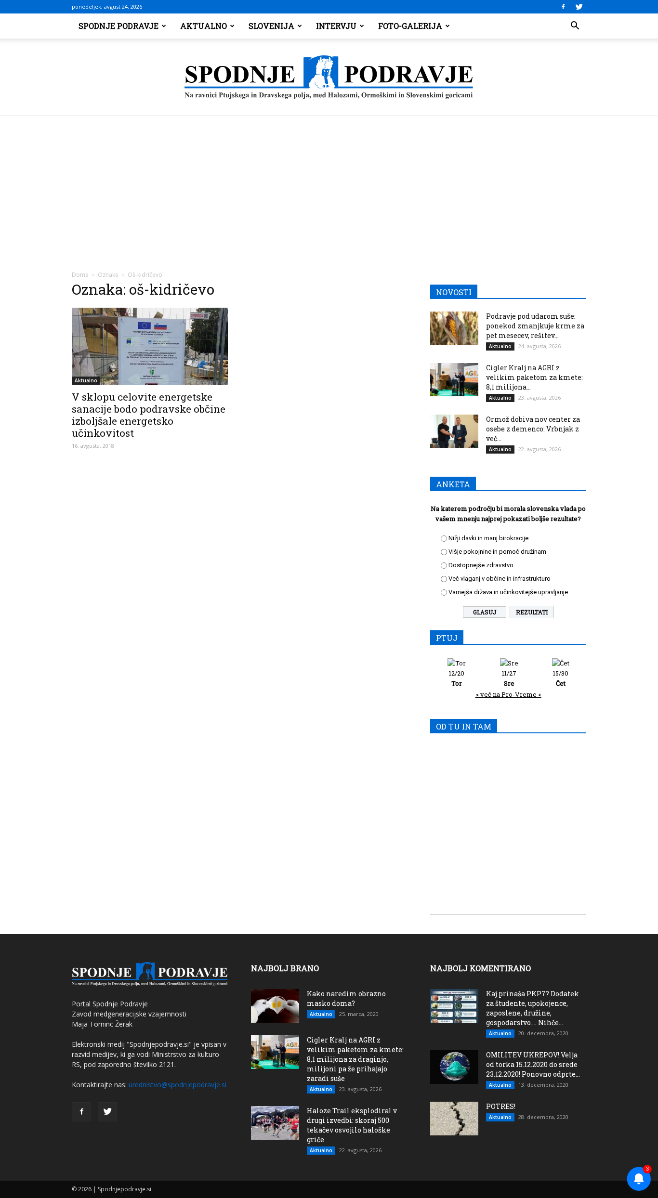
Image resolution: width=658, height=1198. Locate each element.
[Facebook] (563, 6)
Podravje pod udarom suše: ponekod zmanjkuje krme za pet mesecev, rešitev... (535, 326)
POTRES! (500, 1106)
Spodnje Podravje (118, 26)
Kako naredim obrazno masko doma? (346, 998)
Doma (80, 275)
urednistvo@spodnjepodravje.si (177, 1084)
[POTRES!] (454, 1118)
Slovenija (271, 26)
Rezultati (532, 612)
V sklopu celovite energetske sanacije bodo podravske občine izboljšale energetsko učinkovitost (148, 415)
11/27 (509, 678)
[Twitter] (579, 6)
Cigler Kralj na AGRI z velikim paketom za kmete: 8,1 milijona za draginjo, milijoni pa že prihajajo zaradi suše (355, 1059)
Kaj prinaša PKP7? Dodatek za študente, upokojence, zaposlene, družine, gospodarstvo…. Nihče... (532, 1008)
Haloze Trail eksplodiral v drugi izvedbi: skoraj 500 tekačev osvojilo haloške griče (352, 1125)
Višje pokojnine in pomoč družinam (497, 551)
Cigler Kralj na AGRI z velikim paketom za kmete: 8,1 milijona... (534, 377)
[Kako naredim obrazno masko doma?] (275, 1006)
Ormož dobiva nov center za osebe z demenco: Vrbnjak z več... (533, 429)
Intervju (336, 26)
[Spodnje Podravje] (329, 77)
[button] (574, 26)
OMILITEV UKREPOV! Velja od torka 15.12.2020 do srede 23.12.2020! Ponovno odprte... (533, 1064)
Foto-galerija (410, 26)
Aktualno (203, 26)
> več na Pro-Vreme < (508, 694)
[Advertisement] (329, 187)
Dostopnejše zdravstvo (480, 565)
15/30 (560, 678)
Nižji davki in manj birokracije (488, 538)
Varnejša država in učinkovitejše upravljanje (508, 592)
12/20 (456, 678)
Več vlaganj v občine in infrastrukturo (499, 578)
